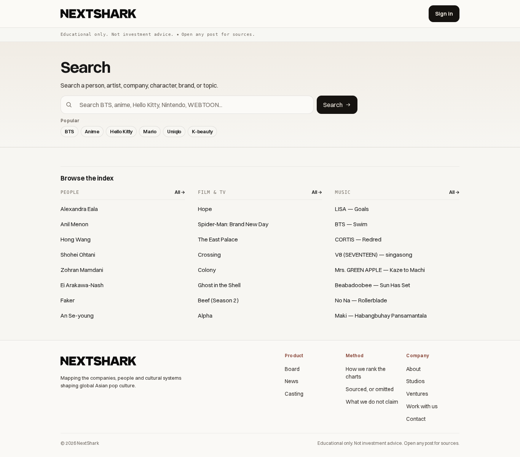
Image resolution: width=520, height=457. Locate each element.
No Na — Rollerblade (361, 300)
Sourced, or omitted (370, 389)
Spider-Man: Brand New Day (233, 224)
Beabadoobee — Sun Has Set (372, 285)
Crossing (209, 254)
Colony (207, 269)
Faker (68, 300)
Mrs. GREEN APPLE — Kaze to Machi (380, 269)
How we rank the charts (366, 373)
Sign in (444, 13)
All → (180, 192)
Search (333, 105)
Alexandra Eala (79, 209)
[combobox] (191, 105)
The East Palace (218, 239)
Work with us (422, 406)
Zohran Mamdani (82, 269)
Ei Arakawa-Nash (82, 285)
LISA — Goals (352, 209)
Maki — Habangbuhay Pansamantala (381, 315)
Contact (416, 418)
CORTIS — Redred (358, 239)
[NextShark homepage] (100, 13)
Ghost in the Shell (219, 285)
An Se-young (77, 315)
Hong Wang (76, 239)
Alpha (205, 315)
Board (292, 369)
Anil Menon (74, 224)
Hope (205, 209)
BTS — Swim (351, 224)
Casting (294, 393)
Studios (415, 381)
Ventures (417, 393)
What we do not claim (372, 401)
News (291, 381)
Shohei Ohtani (78, 254)
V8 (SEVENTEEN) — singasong (373, 254)
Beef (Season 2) (218, 300)
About (413, 369)
